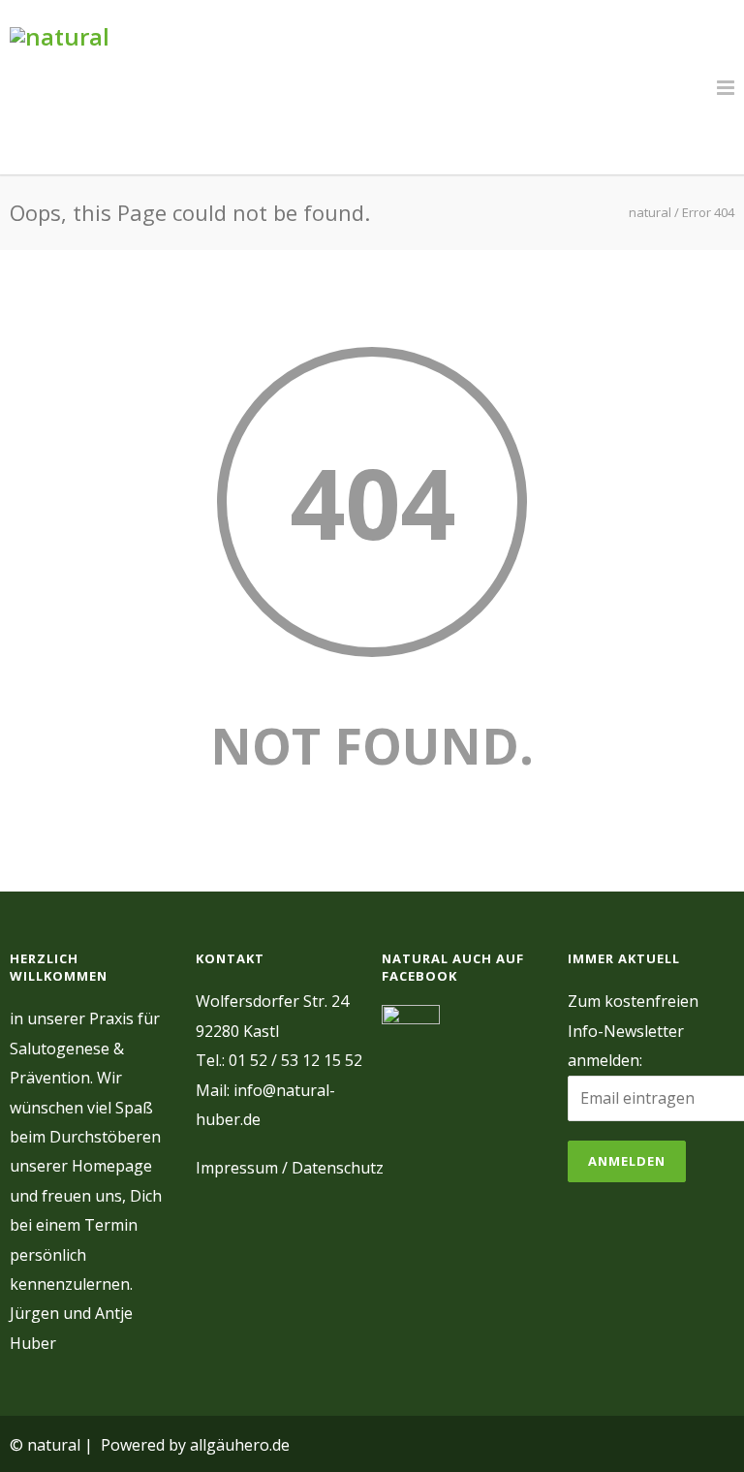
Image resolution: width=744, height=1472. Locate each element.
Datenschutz (338, 1167)
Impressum (237, 1167)
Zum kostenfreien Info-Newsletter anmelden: (633, 1030)
